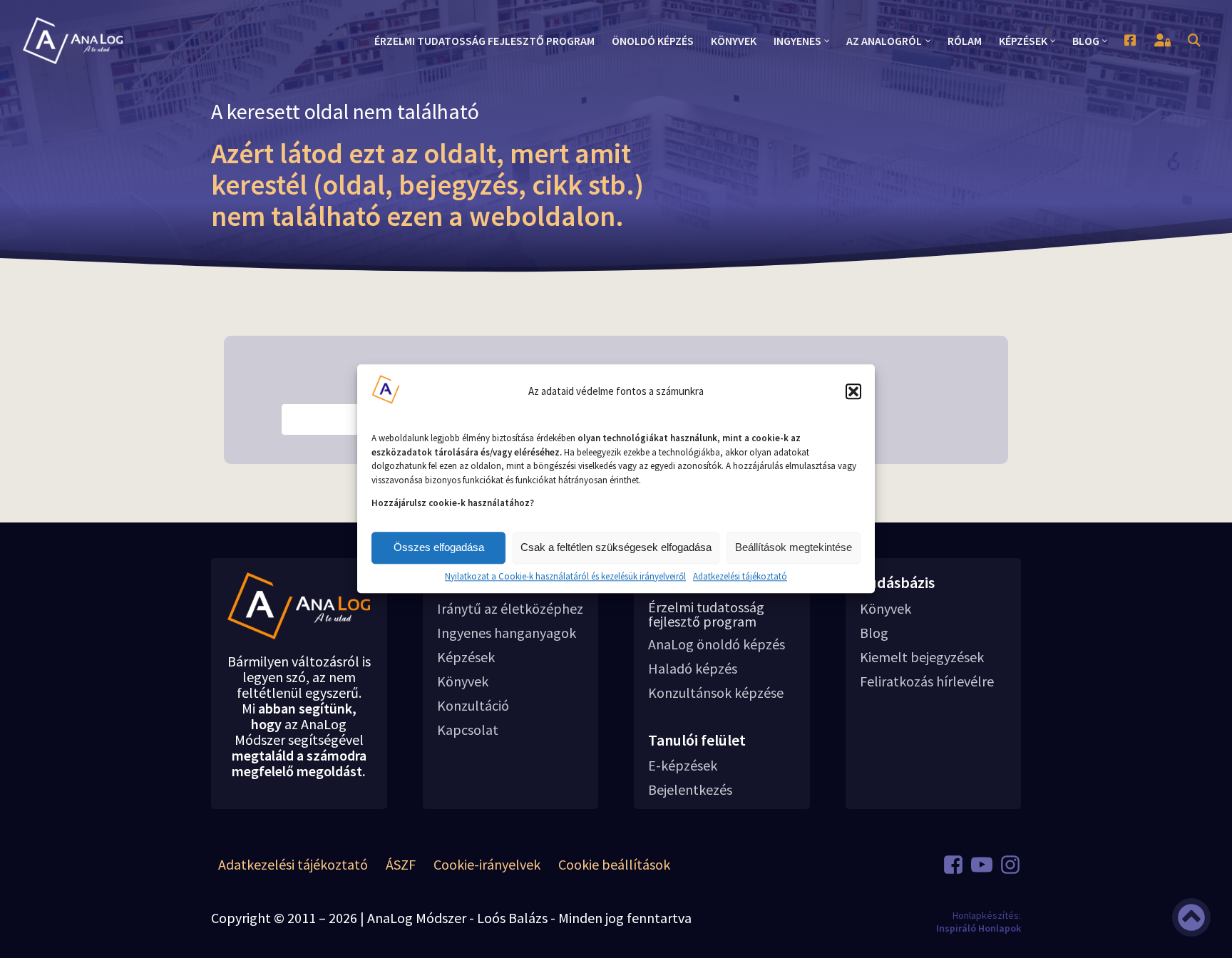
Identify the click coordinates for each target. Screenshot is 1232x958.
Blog (874, 633)
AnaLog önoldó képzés (716, 644)
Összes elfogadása (439, 547)
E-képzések (682, 765)
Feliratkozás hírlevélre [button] (927, 681)
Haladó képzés (692, 668)
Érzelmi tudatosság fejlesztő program (706, 614)
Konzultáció (473, 705)
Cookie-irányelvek (486, 864)
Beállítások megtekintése (793, 547)
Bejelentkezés (690, 789)
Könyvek (462, 681)
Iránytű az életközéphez (510, 608)
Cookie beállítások (614, 864)
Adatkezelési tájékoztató (740, 576)
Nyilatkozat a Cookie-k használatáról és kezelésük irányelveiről (565, 576)
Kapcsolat (467, 729)
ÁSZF (401, 864)
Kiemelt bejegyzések (922, 657)
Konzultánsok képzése (716, 692)
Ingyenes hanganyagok (506, 633)
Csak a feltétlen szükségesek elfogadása (616, 547)
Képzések (466, 657)
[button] (853, 391)
